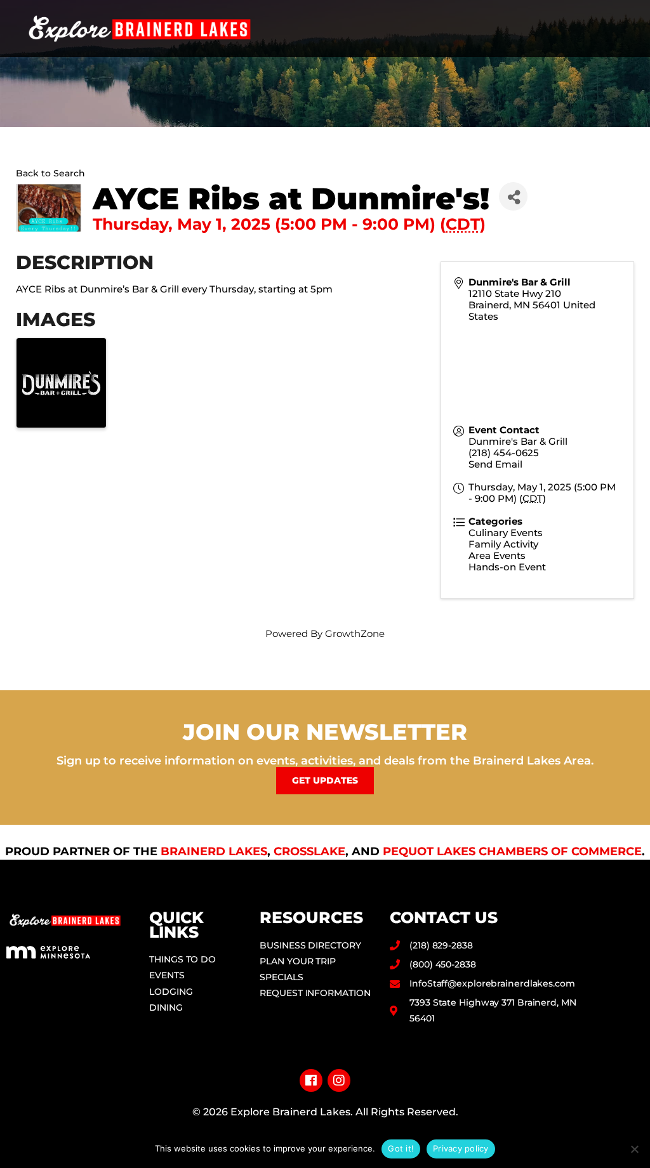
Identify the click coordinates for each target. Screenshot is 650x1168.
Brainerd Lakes (214, 851)
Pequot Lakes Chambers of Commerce (512, 851)
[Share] (513, 196)
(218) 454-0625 (503, 453)
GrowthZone (355, 633)
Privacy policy (461, 1148)
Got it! (401, 1148)
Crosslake (309, 851)
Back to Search (50, 173)
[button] (625, 28)
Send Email (495, 464)
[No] (634, 1149)
